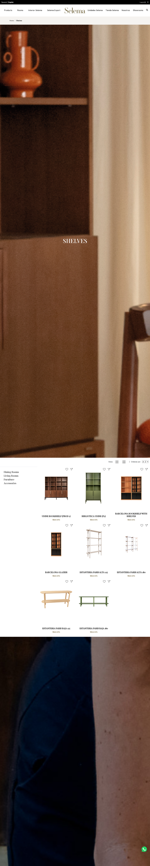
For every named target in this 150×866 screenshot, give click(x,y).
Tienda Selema (112, 10)
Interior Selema (35, 10)
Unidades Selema (95, 10)
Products (8, 10)
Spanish (4, 2)
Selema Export (53, 10)
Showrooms (138, 10)
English (10, 2)
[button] (19, 472)
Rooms (20, 10)
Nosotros (126, 10)
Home (12, 21)
